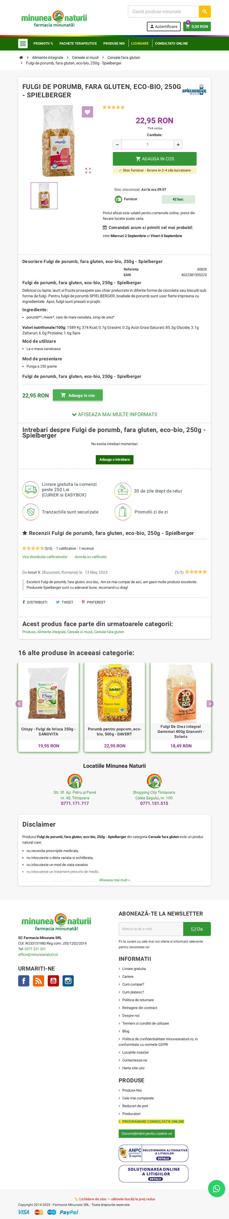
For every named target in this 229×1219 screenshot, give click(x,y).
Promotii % (43, 43)
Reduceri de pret (135, 1106)
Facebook (23, 980)
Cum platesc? (133, 992)
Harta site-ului (133, 1068)
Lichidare (140, 43)
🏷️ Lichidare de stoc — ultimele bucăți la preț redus (114, 1199)
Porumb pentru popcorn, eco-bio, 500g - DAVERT (115, 731)
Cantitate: (155, 135)
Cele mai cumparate (138, 1098)
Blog (125, 1031)
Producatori (131, 1114)
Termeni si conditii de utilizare (145, 1023)
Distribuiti (36, 602)
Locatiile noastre (135, 1052)
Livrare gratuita (134, 969)
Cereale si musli (79, 632)
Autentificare (163, 26)
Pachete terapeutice (78, 43)
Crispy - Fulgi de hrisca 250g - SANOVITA (48, 731)
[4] (118, 107)
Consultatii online (171, 43)
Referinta (131, 269)
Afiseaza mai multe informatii (117, 414)
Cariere (127, 976)
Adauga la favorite (87, 111)
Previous (18, 703)
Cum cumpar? (133, 984)
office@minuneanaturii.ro (38, 954)
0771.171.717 (75, 803)
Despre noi (130, 1015)
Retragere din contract (139, 1008)
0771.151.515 (154, 803)
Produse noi (114, 43)
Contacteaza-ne (134, 1060)
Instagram (68, 980)
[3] (113, 107)
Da (199, 929)
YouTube (53, 980)
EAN (127, 275)
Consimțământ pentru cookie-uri (146, 1133)
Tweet (67, 602)
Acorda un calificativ (91, 557)
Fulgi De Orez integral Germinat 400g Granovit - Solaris (181, 731)
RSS (38, 980)
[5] (122, 107)
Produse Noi (132, 1090)
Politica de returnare (138, 1000)
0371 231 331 (35, 949)
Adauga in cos (78, 395)
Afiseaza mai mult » (114, 880)
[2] (109, 107)
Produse (28, 632)
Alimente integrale (51, 632)
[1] (104, 107)
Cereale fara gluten (109, 632)
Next (210, 703)
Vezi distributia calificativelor (44, 557)
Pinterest (96, 602)
